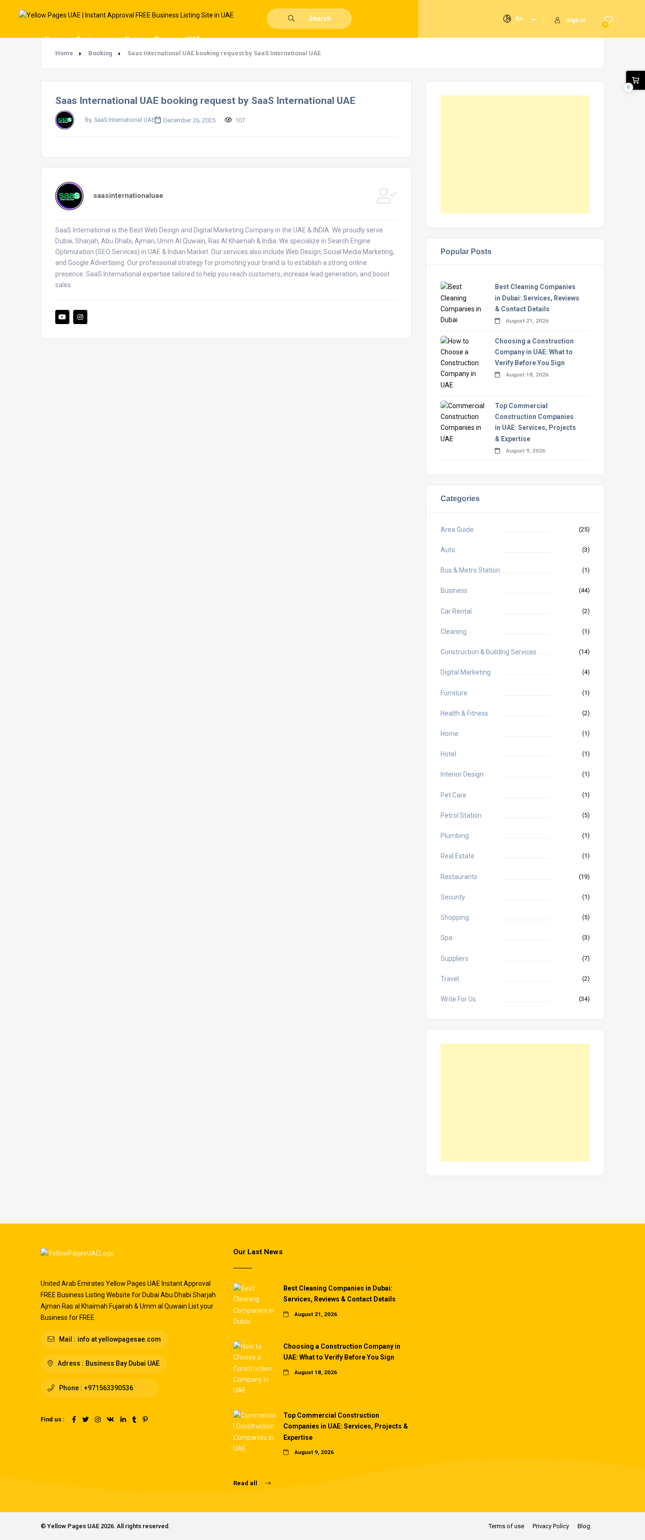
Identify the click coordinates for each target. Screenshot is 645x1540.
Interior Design (462, 774)
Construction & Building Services (488, 652)
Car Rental (456, 611)
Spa (446, 937)
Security (453, 897)
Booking (100, 53)
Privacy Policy (551, 1526)
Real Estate (458, 856)
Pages (164, 39)
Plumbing (455, 835)
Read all (246, 1483)
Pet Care (454, 795)
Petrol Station (461, 815)
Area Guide (457, 529)
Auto (448, 550)
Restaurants (459, 877)
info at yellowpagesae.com (119, 1339)
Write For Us (458, 999)
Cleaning (454, 631)
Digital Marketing (466, 672)
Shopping (455, 917)
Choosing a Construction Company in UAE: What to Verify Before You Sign (534, 352)
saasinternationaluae (128, 195)
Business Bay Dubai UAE (122, 1363)
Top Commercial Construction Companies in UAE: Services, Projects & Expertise (345, 1426)
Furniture (454, 693)
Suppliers (454, 958)
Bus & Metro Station (470, 570)
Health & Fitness (464, 713)
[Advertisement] (515, 154)
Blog (583, 1526)
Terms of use (506, 1526)
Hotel (448, 754)
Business (454, 590)
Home (54, 39)
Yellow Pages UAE (73, 1526)
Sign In (576, 20)
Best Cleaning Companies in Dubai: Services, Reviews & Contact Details (537, 297)
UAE (193, 39)
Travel (450, 979)
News (133, 39)
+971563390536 (108, 1388)
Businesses (94, 39)
